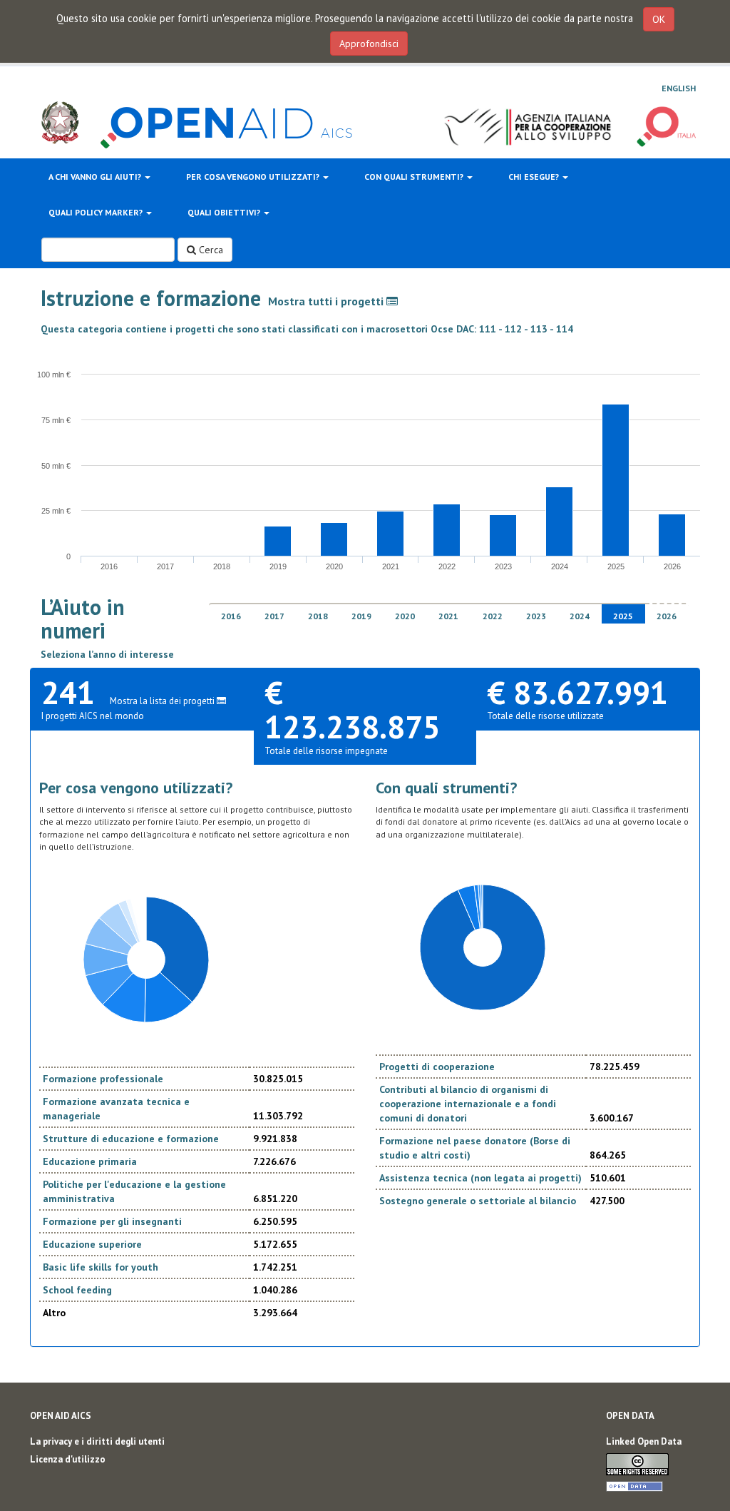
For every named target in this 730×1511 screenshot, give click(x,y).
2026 (667, 616)
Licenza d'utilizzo (68, 1459)
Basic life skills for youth (100, 1267)
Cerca (209, 249)
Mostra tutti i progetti (327, 301)
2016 (231, 616)
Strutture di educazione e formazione (131, 1138)
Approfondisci (369, 43)
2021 (448, 616)
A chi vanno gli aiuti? (95, 176)
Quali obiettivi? (224, 212)
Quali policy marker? (96, 212)
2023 (536, 616)
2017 (274, 616)
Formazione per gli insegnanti (112, 1221)
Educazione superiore (92, 1244)
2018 (318, 616)
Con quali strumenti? (415, 176)
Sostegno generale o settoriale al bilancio (477, 1200)
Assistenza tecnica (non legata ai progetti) (480, 1177)
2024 (580, 616)
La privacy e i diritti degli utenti (97, 1441)
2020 (405, 616)
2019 (361, 616)
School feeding (77, 1289)
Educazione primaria (90, 1161)
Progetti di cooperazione (437, 1066)
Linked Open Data (644, 1441)
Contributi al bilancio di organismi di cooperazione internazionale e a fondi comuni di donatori (467, 1103)
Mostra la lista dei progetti (163, 701)
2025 (623, 616)
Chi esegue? (534, 176)
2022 (493, 616)
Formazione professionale (103, 1078)
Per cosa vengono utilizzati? (254, 176)
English (679, 88)
